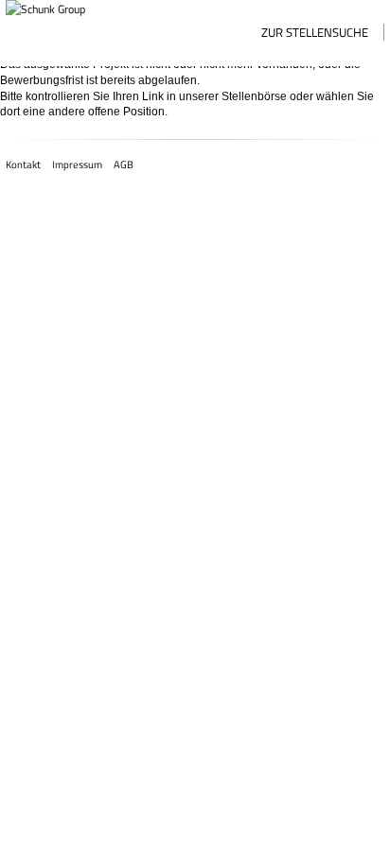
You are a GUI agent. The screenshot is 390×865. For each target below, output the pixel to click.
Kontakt (23, 164)
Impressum (77, 164)
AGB (123, 164)
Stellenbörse (254, 96)
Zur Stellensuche (314, 32)
